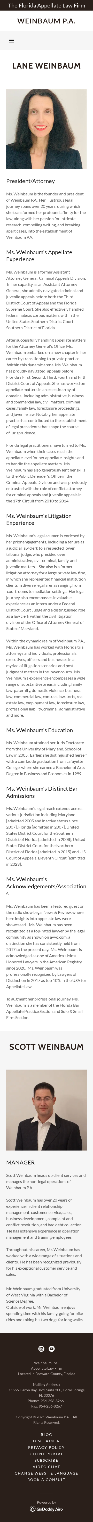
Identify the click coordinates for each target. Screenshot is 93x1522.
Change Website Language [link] (46, 1473)
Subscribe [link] (46, 1460)
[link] (46, 21)
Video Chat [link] (46, 1467)
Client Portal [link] (46, 1454)
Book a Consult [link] (46, 1479)
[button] (11, 40)
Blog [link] (46, 1434)
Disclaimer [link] (46, 1441)
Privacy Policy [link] (46, 1447)
